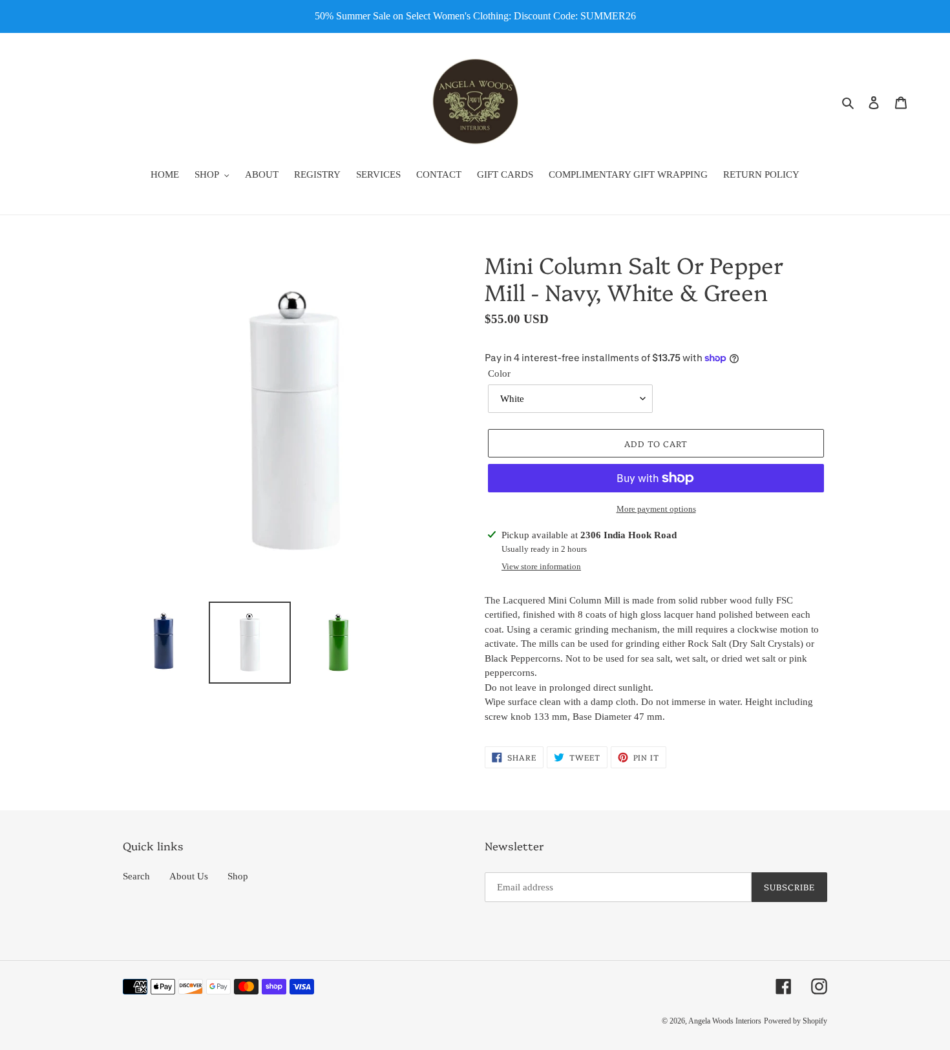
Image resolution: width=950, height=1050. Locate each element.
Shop (237, 876)
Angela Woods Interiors (724, 1020)
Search (136, 876)
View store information (541, 566)
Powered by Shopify (795, 1020)
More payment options (656, 509)
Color (499, 373)
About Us (188, 876)
